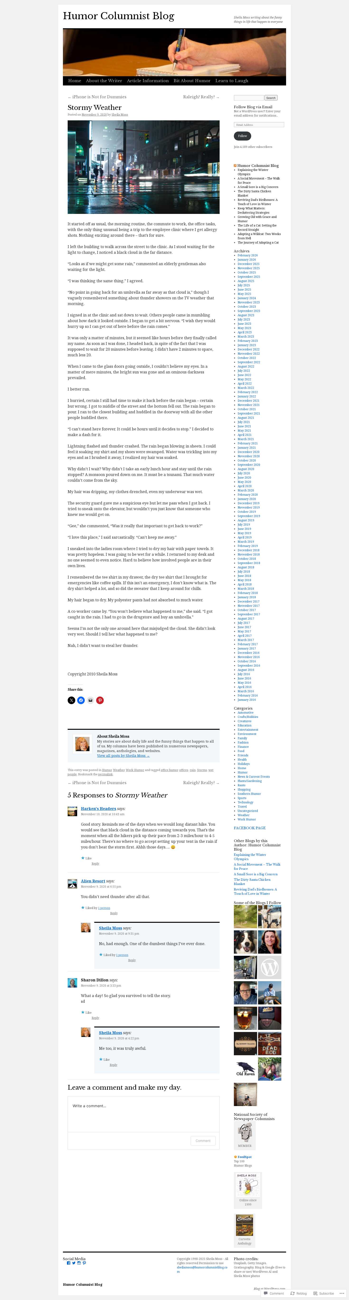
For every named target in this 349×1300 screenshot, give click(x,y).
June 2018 (244, 576)
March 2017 (246, 640)
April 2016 (245, 687)
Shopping (244, 789)
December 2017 (248, 601)
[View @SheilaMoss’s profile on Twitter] (74, 1263)
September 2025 (249, 277)
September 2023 (249, 311)
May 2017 (244, 631)
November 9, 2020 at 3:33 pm (101, 986)
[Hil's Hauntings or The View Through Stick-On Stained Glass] (269, 1069)
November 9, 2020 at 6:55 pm (101, 887)
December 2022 (248, 349)
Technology (245, 802)
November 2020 (249, 456)
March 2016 (246, 691)
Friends (243, 755)
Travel (242, 807)
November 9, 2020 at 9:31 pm (119, 934)
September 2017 (249, 614)
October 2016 (247, 661)
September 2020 (249, 465)
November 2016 (249, 657)
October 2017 (247, 610)
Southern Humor (249, 794)
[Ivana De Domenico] (269, 942)
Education (244, 725)
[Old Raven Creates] (245, 1069)
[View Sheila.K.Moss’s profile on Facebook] (69, 1263)
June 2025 (244, 289)
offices (183, 770)
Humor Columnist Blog (118, 16)
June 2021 (244, 426)
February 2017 (248, 644)
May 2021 (244, 431)
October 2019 (247, 512)
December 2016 (248, 653)
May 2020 (244, 482)
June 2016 (244, 678)
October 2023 (247, 307)
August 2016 (246, 670)
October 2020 (247, 460)
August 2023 (246, 315)
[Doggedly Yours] (245, 942)
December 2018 (248, 550)
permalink (105, 774)
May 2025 (244, 294)
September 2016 (249, 666)
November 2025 (249, 268)
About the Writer (104, 80)
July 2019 (244, 525)
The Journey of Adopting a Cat (258, 242)
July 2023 (244, 319)
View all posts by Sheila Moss (123, 755)
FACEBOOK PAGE (250, 828)
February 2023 (248, 341)
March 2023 (246, 336)
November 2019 (249, 507)
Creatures (244, 721)
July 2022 (244, 371)
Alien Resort (93, 881)
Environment (247, 734)
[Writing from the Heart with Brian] (245, 993)
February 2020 (248, 495)
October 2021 (247, 409)
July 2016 (244, 674)
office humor (169, 770)
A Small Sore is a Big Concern (258, 187)
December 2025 (248, 264)
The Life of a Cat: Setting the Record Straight (257, 227)
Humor (107, 770)
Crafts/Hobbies (248, 717)
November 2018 (249, 554)
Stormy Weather (95, 108)
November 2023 (249, 302)
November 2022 (249, 354)
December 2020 (248, 452)
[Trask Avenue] (269, 1019)
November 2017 (249, 606)
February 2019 (248, 546)
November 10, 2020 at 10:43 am (102, 814)
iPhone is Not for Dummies (97, 97)
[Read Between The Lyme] (269, 917)
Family (242, 738)
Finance (243, 747)
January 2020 (247, 499)
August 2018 (246, 567)
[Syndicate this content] (235, 166)
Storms (202, 770)
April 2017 (245, 636)
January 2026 (247, 260)
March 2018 (246, 589)
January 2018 (247, 597)
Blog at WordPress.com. (270, 1289)
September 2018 (249, 563)
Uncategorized (248, 811)
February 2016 (248, 695)
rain (193, 770)
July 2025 (244, 285)
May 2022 (244, 379)
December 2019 (248, 503)
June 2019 (244, 529)
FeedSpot (245, 1157)
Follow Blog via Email (253, 107)
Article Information (148, 80)
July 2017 (244, 623)
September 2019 (249, 516)
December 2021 (248, 401)
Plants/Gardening (250, 781)
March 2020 (246, 490)
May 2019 (244, 533)
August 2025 (246, 281)
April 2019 (245, 537)
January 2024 (247, 298)
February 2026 (248, 255)
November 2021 (249, 405)
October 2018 (247, 559)
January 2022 (247, 396)
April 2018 (245, 584)
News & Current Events (254, 777)
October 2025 (247, 272)
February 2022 (248, 392)
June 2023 (244, 324)
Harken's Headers (98, 808)
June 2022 (244, 375)
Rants (241, 785)
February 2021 (248, 443)
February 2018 (248, 593)
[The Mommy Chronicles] (245, 1044)
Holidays (244, 764)
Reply (95, 864)
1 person (104, 908)
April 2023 (245, 332)
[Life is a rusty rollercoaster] (269, 1044)
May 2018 (244, 580)
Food (241, 751)
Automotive (246, 713)
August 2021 (246, 418)
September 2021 (249, 413)
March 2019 (246, 542)
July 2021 (244, 422)
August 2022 (246, 366)
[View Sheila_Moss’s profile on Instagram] (79, 1263)
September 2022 (249, 362)
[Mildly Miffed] (269, 968)
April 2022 (245, 384)
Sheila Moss (120, 115)
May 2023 (244, 328)
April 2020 (245, 486)
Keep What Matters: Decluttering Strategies (253, 210)
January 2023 (247, 345)
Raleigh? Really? (201, 97)
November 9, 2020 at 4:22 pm (119, 1038)
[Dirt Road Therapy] (245, 917)
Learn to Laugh (231, 80)
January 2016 (247, 700)
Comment (203, 1141)
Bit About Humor (192, 80)
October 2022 (247, 358)
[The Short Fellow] (245, 1095)
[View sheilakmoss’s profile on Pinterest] (84, 1263)
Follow (242, 136)
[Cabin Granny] (245, 968)
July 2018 (244, 572)
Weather (118, 770)
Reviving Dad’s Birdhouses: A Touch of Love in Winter (258, 202)
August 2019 (246, 520)
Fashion (243, 742)
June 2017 (244, 627)
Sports (242, 798)
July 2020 (244, 473)
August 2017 (246, 619)
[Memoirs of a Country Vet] (269, 993)
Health (242, 760)
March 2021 (246, 439)
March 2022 (246, 388)
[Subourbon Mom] (245, 1019)
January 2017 (247, 648)
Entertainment (248, 730)
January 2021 (247, 448)
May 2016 (244, 683)
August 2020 (246, 469)
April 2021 (245, 435)
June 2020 (244, 478)
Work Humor (135, 770)
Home (74, 80)
